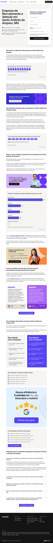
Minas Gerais (4, 533)
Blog (28, 1)
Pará (8, 533)
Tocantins (16, 534)
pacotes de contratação (14, 278)
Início (41, 518)
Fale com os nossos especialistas (26, 313)
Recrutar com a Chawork (39, 38)
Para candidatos (18, 518)
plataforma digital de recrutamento (17, 235)
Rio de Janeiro (25, 533)
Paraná (13, 533)
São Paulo (9, 534)
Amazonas (12, 532)
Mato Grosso (40, 532)
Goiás (32, 532)
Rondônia (44, 533)
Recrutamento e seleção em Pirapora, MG (17, 381)
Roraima (48, 533)
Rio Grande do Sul (39, 533)
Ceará (18, 532)
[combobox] (32, 28)
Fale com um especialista (15, 445)
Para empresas (18, 520)
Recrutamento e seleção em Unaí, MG (16, 383)
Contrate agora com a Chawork (26, 505)
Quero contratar (49, 1)
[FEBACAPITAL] (47, 540)
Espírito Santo (28, 532)
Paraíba (10, 533)
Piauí (21, 533)
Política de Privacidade (33, 34)
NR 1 (28, 523)
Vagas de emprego (13, 1)
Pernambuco (17, 533)
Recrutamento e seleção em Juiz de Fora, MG (18, 379)
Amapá (9, 532)
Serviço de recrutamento (32, 518)
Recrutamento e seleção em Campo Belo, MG (18, 375)
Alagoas (5, 532)
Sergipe (13, 534)
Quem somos (42, 521)
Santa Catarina (4, 534)
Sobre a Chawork (33, 1)
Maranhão (35, 532)
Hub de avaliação (30, 521)
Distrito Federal (22, 532)
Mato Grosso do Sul (45, 532)
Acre (3, 532)
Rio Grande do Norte (31, 533)
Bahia (16, 532)
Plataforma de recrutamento (32, 520)
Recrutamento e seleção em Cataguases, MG (18, 377)
